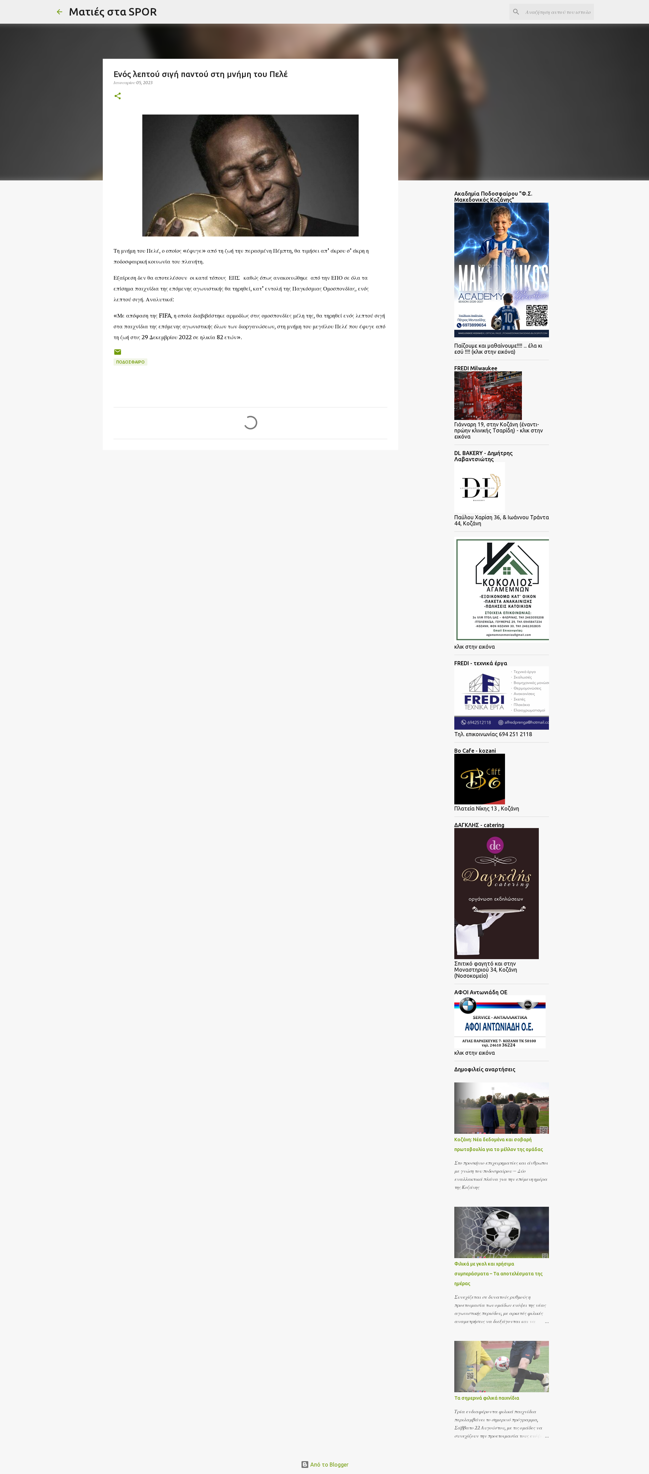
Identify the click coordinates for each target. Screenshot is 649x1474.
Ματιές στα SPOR (113, 11)
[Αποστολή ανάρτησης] (118, 354)
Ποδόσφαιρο (130, 362)
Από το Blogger (328, 1464)
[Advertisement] (157, 507)
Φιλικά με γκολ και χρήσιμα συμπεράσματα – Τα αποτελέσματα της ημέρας (498, 1273)
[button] (118, 96)
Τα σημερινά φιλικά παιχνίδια (486, 1398)
